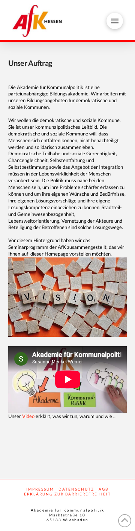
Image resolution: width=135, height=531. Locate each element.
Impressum (40, 489)
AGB (103, 489)
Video (28, 416)
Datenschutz (76, 489)
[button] (114, 21)
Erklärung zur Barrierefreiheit (67, 494)
